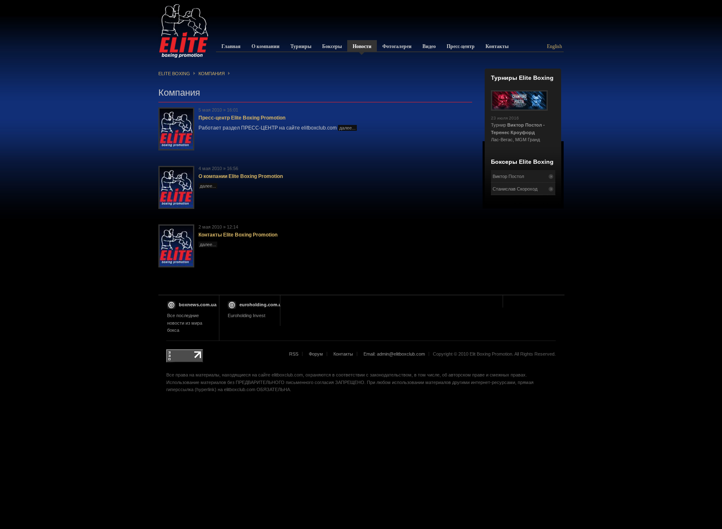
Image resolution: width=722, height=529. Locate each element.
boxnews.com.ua (197, 304)
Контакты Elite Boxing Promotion (237, 235)
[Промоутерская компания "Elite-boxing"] (183, 31)
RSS (293, 353)
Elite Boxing (174, 73)
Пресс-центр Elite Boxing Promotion (241, 118)
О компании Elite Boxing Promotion (240, 176)
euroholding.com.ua (261, 304)
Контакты (343, 353)
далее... (347, 127)
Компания (211, 73)
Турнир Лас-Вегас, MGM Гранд (518, 129)
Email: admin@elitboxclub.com (394, 353)
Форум (316, 353)
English (554, 46)
